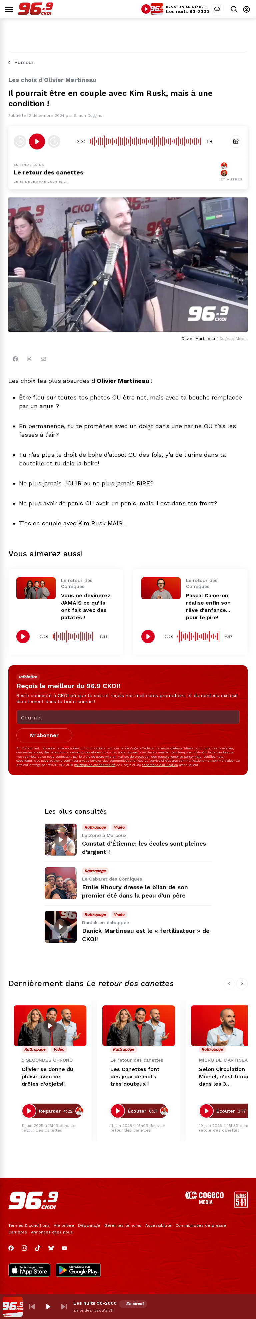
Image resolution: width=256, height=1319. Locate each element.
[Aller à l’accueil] (35, 13)
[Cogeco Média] (204, 1202)
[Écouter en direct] (146, 9)
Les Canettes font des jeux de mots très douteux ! (135, 1076)
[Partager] (236, 141)
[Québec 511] (241, 1206)
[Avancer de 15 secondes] (54, 141)
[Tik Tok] (37, 1248)
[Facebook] (15, 359)
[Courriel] (43, 359)
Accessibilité (158, 1225)
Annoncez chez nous (52, 1232)
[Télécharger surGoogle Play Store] (78, 1270)
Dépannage (89, 1225)
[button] (32, 1306)
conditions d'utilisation (160, 765)
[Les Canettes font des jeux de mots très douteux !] (138, 1025)
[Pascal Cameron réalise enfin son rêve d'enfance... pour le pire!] (161, 588)
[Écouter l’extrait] (37, 141)
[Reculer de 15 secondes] (20, 141)
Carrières (17, 1232)
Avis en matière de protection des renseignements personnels (153, 756)
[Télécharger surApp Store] (29, 1270)
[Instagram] (24, 1248)
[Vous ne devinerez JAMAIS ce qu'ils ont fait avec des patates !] (36, 588)
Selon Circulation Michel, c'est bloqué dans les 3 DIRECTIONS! (226, 1077)
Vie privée (64, 1225)
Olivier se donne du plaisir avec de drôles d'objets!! (47, 1076)
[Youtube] (64, 1248)
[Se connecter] (246, 9)
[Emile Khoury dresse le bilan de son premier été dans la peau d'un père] (61, 883)
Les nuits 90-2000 (187, 11)
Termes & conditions (29, 1225)
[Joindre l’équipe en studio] (217, 9)
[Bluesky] (51, 1248)
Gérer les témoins (122, 1225)
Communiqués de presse (200, 1225)
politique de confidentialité (94, 765)
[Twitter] (29, 359)
